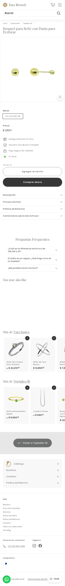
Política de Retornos (14, 208)
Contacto (7, 523)
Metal (6, 110)
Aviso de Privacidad (11, 508)
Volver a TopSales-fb (35, 442)
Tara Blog (7, 530)
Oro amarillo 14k (12, 116)
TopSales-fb (27, 23)
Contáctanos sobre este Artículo (20, 215)
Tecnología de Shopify (40, 579)
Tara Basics (21, 332)
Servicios (7, 512)
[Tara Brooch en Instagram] (34, 545)
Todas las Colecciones (12, 526)
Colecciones (15, 23)
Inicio (5, 23)
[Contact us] (7, 579)
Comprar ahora (32, 182)
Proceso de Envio (12, 201)
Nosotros (6, 504)
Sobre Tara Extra (10, 515)
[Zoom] (60, 97)
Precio (6, 125)
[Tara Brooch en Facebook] (40, 545)
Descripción (9, 195)
